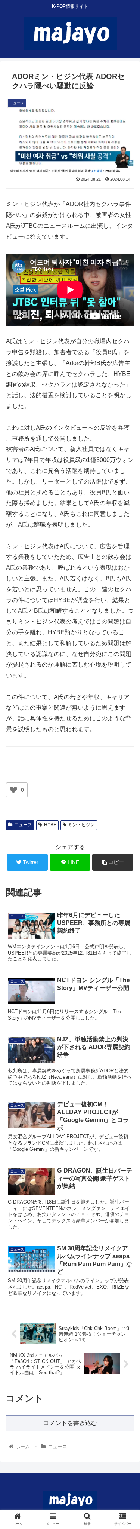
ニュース (23, 824)
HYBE (50, 824)
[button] (125, 959)
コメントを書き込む (70, 1423)
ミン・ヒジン (81, 824)
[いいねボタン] (13, 790)
